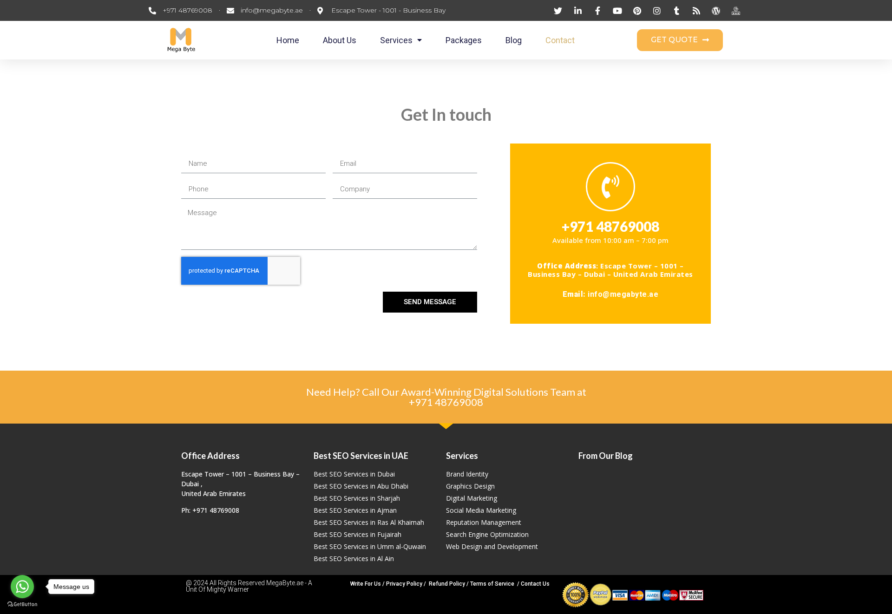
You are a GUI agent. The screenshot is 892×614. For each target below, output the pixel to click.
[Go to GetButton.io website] (22, 604)
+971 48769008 (446, 402)
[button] (680, 40)
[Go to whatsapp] (22, 586)
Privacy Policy (404, 584)
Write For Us (365, 584)
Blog (513, 40)
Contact (560, 40)
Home (287, 40)
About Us (339, 40)
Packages (464, 40)
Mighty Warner (228, 589)
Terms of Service (492, 584)
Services (396, 40)
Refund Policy (447, 584)
